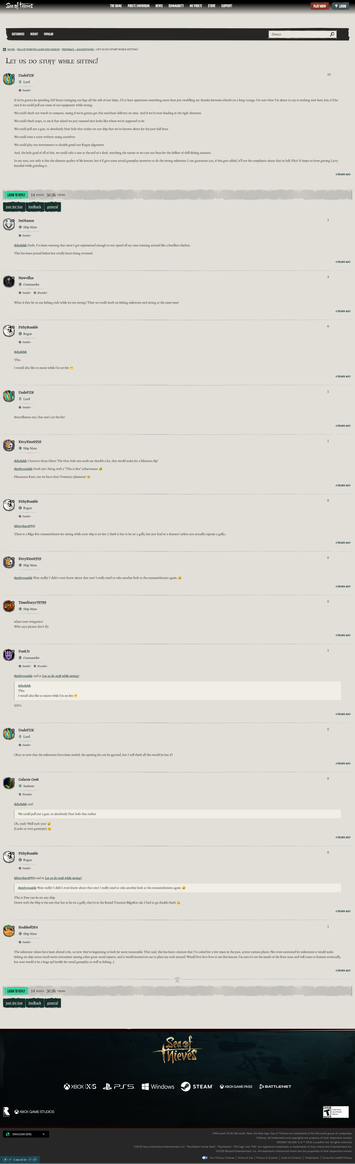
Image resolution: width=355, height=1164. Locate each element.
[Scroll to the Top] (5, 1159)
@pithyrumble (23, 469)
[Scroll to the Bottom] (35, 1159)
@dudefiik (20, 245)
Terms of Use (245, 1157)
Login (342, 6)
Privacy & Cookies (267, 1157)
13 (329, 74)
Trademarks (312, 1157)
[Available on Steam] (197, 1087)
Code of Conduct (291, 1157)
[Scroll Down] (30, 1159)
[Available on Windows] (158, 1087)
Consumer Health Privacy (337, 1157)
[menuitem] (116, 6)
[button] (26, 1134)
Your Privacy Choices (221, 1157)
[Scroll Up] (10, 1159)
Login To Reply (16, 195)
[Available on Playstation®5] (119, 1087)
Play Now (320, 6)
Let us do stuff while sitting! (60, 676)
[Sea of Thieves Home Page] (20, 5)
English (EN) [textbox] (22, 1134)
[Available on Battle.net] (275, 1087)
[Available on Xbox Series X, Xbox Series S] (80, 1087)
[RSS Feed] (5, 49)
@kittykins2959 (24, 526)
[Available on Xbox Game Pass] (236, 1087)
